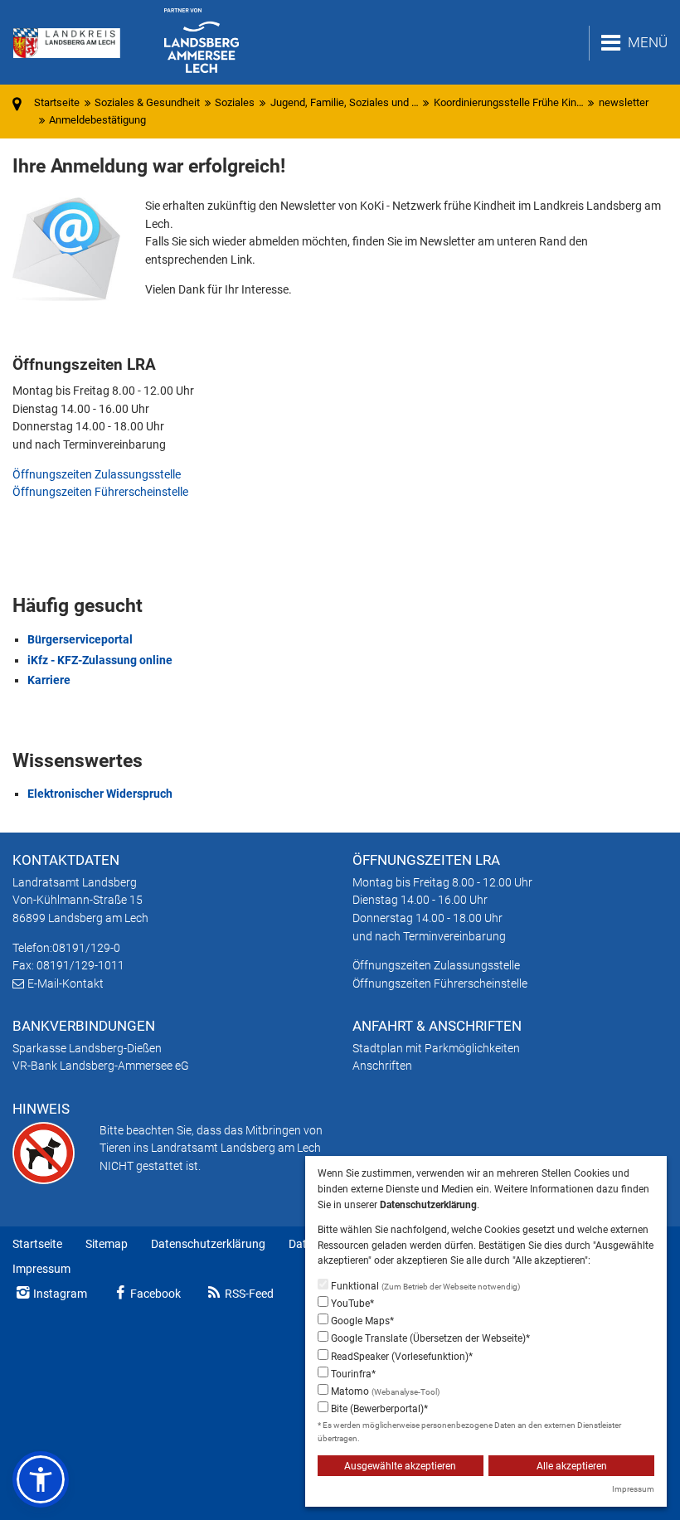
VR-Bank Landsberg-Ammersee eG (100, 1065)
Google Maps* (361, 1321)
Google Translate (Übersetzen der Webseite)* (429, 1338)
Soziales (235, 102)
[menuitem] (37, 1245)
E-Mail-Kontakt (65, 983)
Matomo (384, 1391)
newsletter (623, 102)
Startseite (37, 1243)
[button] (41, 1479)
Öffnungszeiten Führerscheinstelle (100, 491)
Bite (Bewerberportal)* (378, 1409)
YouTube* (351, 1303)
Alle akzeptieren (572, 1466)
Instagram (60, 1293)
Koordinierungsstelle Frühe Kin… (509, 102)
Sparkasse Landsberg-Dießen (87, 1048)
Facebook (155, 1293)
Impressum (41, 1268)
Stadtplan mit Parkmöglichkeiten (436, 1048)
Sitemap (106, 1243)
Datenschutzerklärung (208, 1243)
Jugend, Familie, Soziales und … (344, 102)
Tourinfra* (352, 1374)
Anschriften (382, 1065)
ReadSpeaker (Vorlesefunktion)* (400, 1356)
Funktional (424, 1286)
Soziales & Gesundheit (147, 102)
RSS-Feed (249, 1293)
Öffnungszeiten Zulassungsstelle (96, 474)
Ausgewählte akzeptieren (400, 1466)
